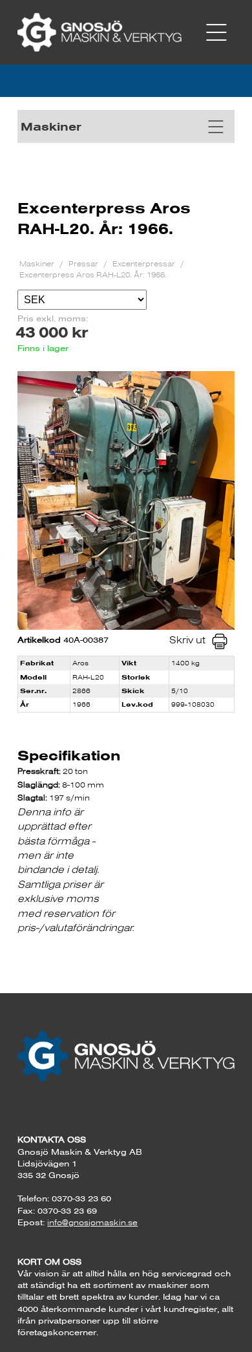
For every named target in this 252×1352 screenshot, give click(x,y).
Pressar (84, 263)
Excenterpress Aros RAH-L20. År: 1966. (93, 274)
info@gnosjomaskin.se (92, 1222)
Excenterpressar (144, 263)
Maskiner (37, 263)
